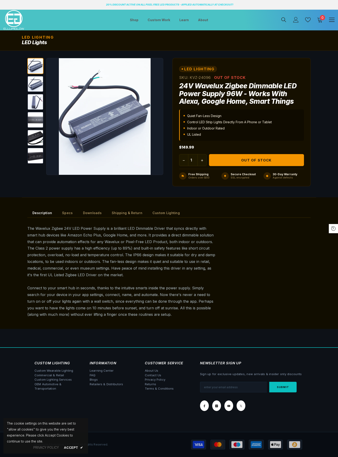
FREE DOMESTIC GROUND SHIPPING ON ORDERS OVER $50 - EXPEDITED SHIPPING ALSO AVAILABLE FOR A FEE (254, 4)
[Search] (284, 20)
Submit (283, 387)
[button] (35, 66)
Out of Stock (256, 160)
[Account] (296, 20)
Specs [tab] (67, 213)
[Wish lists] (308, 20)
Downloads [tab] (92, 213)
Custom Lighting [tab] (166, 213)
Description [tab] (42, 213)
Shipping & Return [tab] (127, 213)
